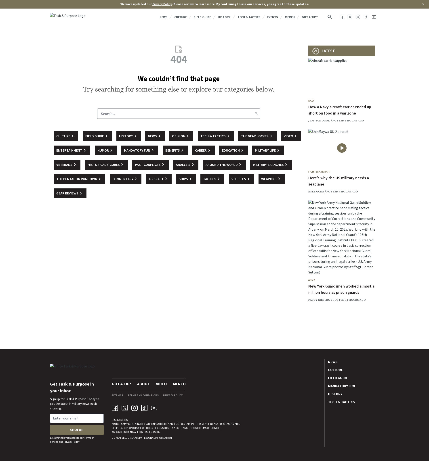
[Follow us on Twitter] (350, 17)
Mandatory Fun (341, 386)
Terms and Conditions (143, 395)
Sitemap (117, 395)
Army (311, 280)
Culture (180, 17)
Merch (290, 17)
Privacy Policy (162, 4)
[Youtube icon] (154, 408)
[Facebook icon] (115, 408)
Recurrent (126, 432)
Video (161, 384)
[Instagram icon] (134, 408)
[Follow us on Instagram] (358, 17)
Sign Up (77, 430)
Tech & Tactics (249, 17)
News (163, 17)
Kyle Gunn (316, 191)
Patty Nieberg (319, 300)
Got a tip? (310, 17)
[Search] (256, 113)
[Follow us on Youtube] (374, 17)
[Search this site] (330, 17)
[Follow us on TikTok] (366, 17)
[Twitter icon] (125, 408)
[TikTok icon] (144, 408)
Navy (311, 100)
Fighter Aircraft (319, 171)
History (224, 17)
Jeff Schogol (319, 120)
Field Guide (202, 17)
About (143, 384)
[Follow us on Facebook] (342, 17)
